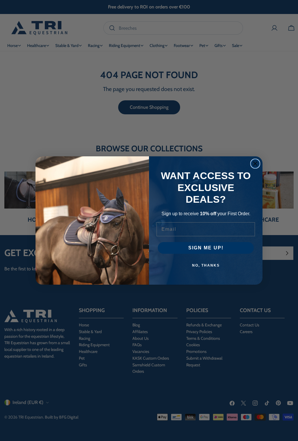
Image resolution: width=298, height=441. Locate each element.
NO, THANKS (206, 265)
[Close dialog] (255, 163)
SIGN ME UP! (206, 247)
